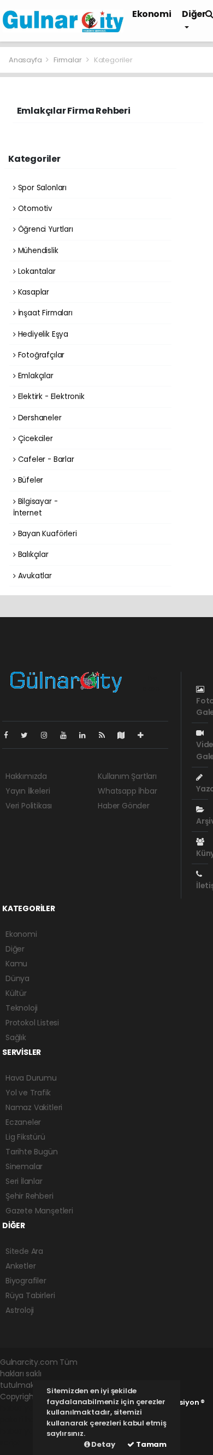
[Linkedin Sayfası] (86, 735)
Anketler (20, 1265)
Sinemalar (24, 1166)
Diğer (15, 948)
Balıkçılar (32, 554)
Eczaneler (23, 1122)
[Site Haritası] (125, 735)
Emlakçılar (35, 376)
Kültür (16, 993)
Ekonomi (151, 14)
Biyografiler (25, 1280)
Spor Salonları (41, 188)
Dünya (17, 978)
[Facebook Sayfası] (10, 735)
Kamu (16, 963)
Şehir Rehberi (29, 1195)
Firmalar (67, 60)
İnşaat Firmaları (44, 313)
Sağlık (15, 1037)
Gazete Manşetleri (39, 1210)
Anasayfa (26, 60)
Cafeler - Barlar (45, 459)
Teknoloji (21, 1007)
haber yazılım (25, 1430)
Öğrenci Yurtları (44, 229)
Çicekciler (34, 438)
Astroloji (19, 1310)
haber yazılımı (25, 1408)
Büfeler (29, 480)
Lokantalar (36, 271)
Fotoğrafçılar (40, 355)
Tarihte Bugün (31, 1151)
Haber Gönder (124, 805)
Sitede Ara (24, 1251)
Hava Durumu (31, 1077)
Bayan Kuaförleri (46, 534)
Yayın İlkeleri (27, 790)
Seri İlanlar (24, 1181)
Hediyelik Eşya (42, 334)
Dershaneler (39, 418)
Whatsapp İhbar (127, 790)
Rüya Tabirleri (30, 1295)
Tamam (150, 1444)
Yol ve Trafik (28, 1092)
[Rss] (106, 735)
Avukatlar (34, 576)
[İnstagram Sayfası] (48, 735)
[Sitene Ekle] (145, 735)
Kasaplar (32, 292)
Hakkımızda (26, 776)
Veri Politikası (28, 805)
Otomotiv (34, 208)
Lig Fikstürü (25, 1136)
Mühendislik (37, 250)
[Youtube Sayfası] (67, 735)
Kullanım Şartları (127, 776)
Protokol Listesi (32, 1022)
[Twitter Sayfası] (29, 735)
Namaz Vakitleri (33, 1107)
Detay (102, 1444)
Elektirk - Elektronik (50, 396)
